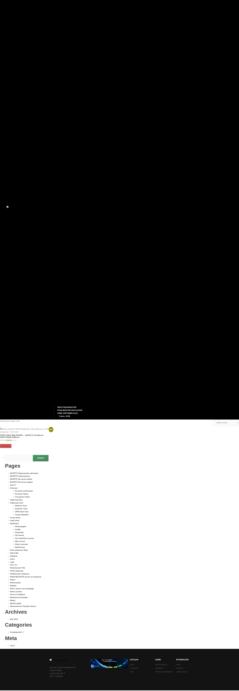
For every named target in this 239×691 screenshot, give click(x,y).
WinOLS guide (15, 603)
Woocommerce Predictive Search (23, 606)
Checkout (13, 488)
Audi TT (13, 485)
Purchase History (21, 494)
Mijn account (20, 541)
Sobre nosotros (16, 592)
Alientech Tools (21, 506)
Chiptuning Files (16, 500)
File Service (19, 535)
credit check (14, 520)
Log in (12, 645)
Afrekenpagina (20, 526)
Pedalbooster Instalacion (19, 574)
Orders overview (21, 544)
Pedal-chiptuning (16, 571)
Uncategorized (15, 632)
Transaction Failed (22, 497)
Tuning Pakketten (22, 515)
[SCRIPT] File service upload (21, 482)
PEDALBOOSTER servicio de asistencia (25, 577)
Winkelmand (20, 547)
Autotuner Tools (21, 509)
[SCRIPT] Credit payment (20, 476)
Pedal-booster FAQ (17, 568)
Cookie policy (15, 518)
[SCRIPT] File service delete (21, 479)
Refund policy (15, 583)
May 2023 (14, 619)
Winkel (12, 600)
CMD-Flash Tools (22, 512)
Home (12, 559)
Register (13, 586)
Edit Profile (14, 553)
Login (12, 562)
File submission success (24, 538)
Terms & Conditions (17, 594)
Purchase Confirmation (24, 491)
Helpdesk (13, 556)
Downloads (19, 532)
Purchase (6, 446)
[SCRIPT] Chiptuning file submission (24, 473)
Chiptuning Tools (16, 503)
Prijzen (12, 580)
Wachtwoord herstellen (19, 597)
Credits (18, 529)
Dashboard (14, 523)
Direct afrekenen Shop (19, 550)
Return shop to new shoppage (22, 589)
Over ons (13, 565)
